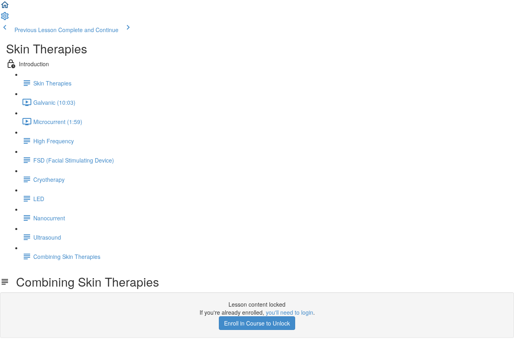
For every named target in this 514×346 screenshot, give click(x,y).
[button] (5, 7)
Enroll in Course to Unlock (257, 323)
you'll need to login (289, 312)
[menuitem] (5, 18)
